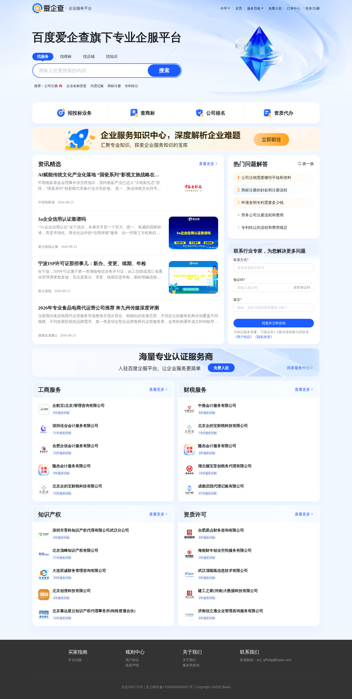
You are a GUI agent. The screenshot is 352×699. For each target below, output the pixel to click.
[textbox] (107, 70)
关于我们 (189, 659)
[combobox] (107, 70)
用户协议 (132, 659)
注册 (316, 8)
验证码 (238, 280)
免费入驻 (275, 8)
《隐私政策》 (264, 336)
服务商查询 (191, 665)
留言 (236, 300)
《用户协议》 (243, 336)
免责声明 (132, 665)
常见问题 (75, 659)
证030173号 (134, 686)
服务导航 (254, 8)
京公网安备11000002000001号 (169, 686)
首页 (238, 8)
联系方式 (240, 260)
